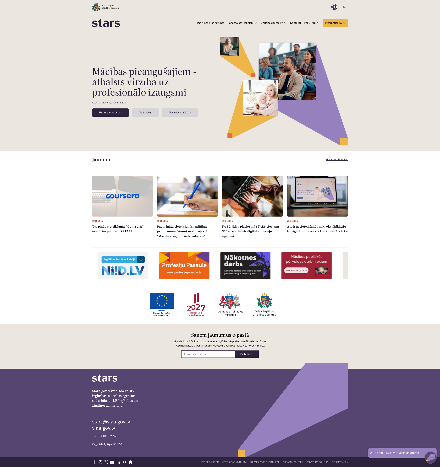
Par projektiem (210, 462)
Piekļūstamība (340, 462)
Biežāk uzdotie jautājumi (264, 462)
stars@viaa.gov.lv (111, 422)
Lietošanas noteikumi (234, 462)
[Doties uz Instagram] (100, 462)
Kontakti (295, 23)
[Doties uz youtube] (112, 462)
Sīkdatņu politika (293, 462)
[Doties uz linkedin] (118, 462)
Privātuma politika (317, 462)
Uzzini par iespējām (110, 112)
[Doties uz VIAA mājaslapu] (131, 462)
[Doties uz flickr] (124, 462)
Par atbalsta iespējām (241, 23)
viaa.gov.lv (103, 428)
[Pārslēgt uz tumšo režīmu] (344, 6)
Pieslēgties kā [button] (333, 23)
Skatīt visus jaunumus (337, 159)
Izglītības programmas (210, 23)
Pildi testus (145, 112)
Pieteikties (246, 354)
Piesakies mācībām (179, 112)
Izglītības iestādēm (271, 23)
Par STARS (310, 23)
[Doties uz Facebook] (94, 462)
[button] (334, 6)
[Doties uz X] (106, 462)
